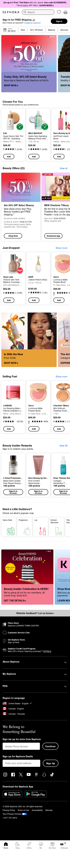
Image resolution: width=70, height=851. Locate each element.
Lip (36, 520)
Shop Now (13, 235)
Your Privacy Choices (12, 813)
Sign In (59, 21)
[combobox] (38, 12)
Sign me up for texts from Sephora (22, 739)
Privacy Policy (9, 810)
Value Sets (7, 520)
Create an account (32, 22)
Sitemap (49, 810)
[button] (13, 475)
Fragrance (23, 520)
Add (9, 156)
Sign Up (50, 763)
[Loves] (59, 12)
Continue (50, 746)
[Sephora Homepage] (11, 12)
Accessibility (37, 810)
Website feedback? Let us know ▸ (35, 613)
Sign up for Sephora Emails (18, 756)
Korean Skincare (54, 521)
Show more (61, 247)
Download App (53, 235)
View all (63, 168)
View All (63, 445)
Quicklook (8, 120)
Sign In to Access (13, 492)
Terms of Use (23, 810)
